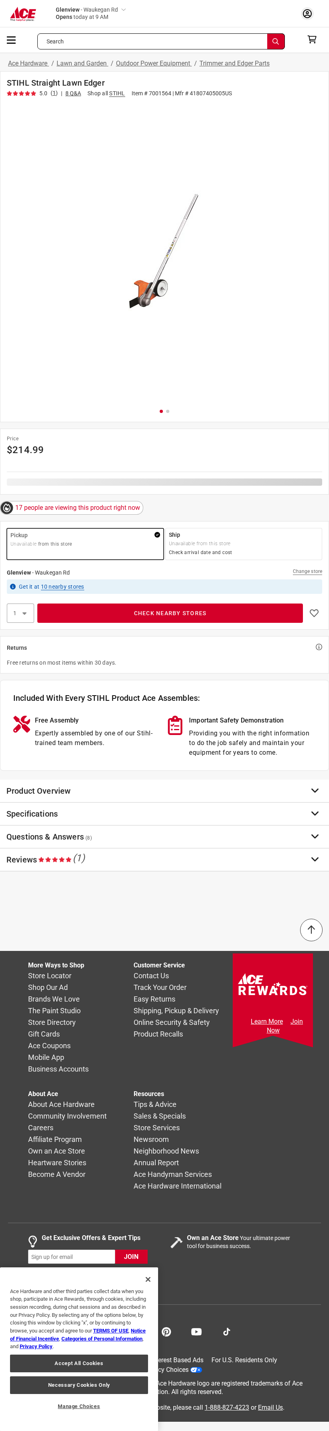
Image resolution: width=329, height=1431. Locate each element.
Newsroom (151, 1139)
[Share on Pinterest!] (166, 1331)
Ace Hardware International (177, 1186)
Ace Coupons (49, 1046)
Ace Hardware (28, 63)
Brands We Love (54, 999)
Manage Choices (79, 1406)
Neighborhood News (166, 1151)
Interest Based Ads (177, 1360)
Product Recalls (158, 1034)
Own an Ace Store (56, 1151)
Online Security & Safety (172, 1022)
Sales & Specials (160, 1116)
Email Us (270, 1407)
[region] (79, 1349)
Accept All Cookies (79, 1363)
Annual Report (156, 1163)
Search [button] (55, 41)
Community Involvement (67, 1116)
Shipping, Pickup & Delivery (176, 1011)
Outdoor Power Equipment (154, 63)
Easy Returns (154, 999)
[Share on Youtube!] (196, 1331)
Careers (40, 1128)
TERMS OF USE (110, 1331)
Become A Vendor (56, 1174)
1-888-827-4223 (227, 1407)
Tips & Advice (155, 1104)
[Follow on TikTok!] (227, 1331)
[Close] (148, 1279)
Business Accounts (58, 1069)
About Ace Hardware (61, 1104)
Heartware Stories (57, 1163)
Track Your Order (160, 987)
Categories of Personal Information (101, 1339)
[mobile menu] (11, 39)
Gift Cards (44, 1034)
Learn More (267, 1021)
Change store (307, 571)
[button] (164, 251)
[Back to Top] (311, 930)
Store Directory (52, 1022)
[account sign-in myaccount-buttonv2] (309, 13)
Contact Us (151, 976)
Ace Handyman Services (173, 1174)
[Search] (276, 41)
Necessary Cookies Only (79, 1385)
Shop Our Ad (48, 987)
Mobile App (46, 1057)
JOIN (131, 1257)
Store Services (157, 1128)
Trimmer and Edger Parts (234, 63)
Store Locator (49, 976)
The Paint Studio (54, 1011)
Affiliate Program (55, 1139)
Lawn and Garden (82, 63)
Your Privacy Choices (159, 1370)
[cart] (314, 39)
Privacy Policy (36, 1346)
